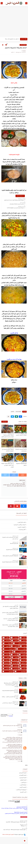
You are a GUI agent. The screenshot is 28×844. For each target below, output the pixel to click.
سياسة (14, 637)
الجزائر (23, 640)
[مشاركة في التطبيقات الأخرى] (8, 416)
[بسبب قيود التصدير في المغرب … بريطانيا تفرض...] (23, 697)
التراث (14, 654)
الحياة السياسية (23, 777)
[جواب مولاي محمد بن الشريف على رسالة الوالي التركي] (23, 607)
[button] (20, 416)
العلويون (22, 654)
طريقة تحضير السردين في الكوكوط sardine (15, 207)
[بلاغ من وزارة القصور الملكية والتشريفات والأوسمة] (23, 691)
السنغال (5, 662)
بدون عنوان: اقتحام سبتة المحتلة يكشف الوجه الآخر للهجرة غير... (10, 39)
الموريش (14, 668)
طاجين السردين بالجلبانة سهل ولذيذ (17, 204)
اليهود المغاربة (20, 651)
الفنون (6, 646)
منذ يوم (16, 605)
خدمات (6, 654)
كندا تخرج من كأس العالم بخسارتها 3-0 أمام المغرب (16, 813)
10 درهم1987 (23, 825)
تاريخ (23, 646)
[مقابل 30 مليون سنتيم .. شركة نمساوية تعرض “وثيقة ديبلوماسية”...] (23, 625)
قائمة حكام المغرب (21, 522)
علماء (23, 668)
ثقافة (5, 637)
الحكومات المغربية (22, 527)
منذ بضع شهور (14, 554)
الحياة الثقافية (23, 780)
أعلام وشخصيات (22, 529)
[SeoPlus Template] (24, 835)
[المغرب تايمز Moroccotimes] (14, 3)
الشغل (6, 657)
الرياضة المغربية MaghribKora (20, 812)
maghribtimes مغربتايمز (22, 807)
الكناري (23, 665)
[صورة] (23, 538)
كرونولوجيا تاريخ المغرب (21, 789)
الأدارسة (6, 665)
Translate (11, 716)
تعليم (14, 657)
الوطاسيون (20, 671)
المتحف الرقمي (23, 787)
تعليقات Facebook (14, 475)
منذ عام (21, 202)
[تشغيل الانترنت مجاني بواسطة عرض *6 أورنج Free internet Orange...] (23, 683)
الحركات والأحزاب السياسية (20, 524)
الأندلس (14, 646)
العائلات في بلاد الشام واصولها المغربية (10, 562)
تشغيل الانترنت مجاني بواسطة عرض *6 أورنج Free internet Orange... (11, 685)
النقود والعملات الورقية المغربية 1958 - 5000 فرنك (16, 822)
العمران (14, 665)
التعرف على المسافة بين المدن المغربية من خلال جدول (10, 538)
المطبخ (12, 411)
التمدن (6, 668)
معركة (23, 657)
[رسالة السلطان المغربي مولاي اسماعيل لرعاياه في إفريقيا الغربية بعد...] (23, 613)
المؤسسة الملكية (19, 643)
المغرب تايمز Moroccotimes (8, 834)
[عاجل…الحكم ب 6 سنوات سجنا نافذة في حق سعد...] (23, 703)
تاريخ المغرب (23, 782)
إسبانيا (7, 643)
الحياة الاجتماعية (22, 772)
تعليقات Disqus (5, 475)
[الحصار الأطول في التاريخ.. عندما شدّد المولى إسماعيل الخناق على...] (23, 619)
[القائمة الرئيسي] (26, 3)
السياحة (6, 640)
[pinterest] (11, 506)
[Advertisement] (14, 22)
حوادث (21, 648)
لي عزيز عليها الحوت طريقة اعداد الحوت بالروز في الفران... (7, 465)
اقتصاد (14, 640)
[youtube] (17, 506)
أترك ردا (19, 727)
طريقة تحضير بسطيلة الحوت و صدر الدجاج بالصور (14, 200)
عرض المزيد (4, 421)
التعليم (7, 651)
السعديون (8, 671)
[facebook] (24, 506)
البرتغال (6, 660)
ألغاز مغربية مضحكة (14, 543)
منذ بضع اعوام (20, 198)
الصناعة (23, 660)
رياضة (23, 637)
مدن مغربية (8, 648)
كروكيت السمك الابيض (21, 435)
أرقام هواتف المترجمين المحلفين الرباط (10, 555)
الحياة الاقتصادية (22, 775)
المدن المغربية (23, 792)
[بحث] (2, 3)
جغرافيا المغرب (23, 784)
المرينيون (14, 660)
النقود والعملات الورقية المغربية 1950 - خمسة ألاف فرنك (14, 829)
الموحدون (14, 662)
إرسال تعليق (22, 480)
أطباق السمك (23, 44)
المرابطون (22, 662)
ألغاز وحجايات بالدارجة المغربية (12, 549)
